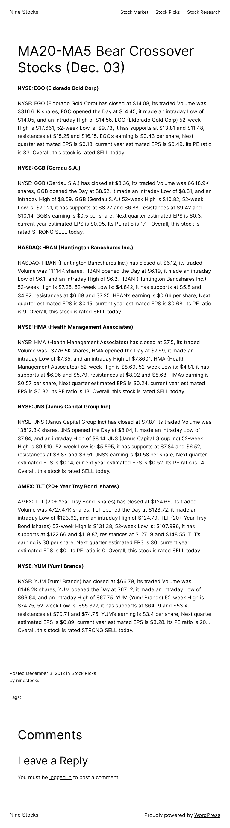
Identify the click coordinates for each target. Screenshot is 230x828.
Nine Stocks (24, 12)
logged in (60, 777)
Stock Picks (84, 673)
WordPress (207, 815)
